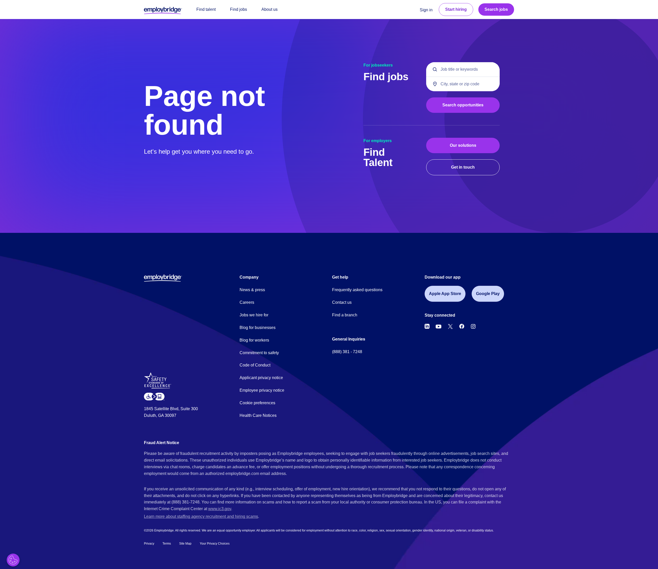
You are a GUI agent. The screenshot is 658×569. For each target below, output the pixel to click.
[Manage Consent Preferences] (13, 560)
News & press (252, 290)
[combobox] (463, 84)
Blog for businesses (258, 327)
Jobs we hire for (254, 315)
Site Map (185, 543)
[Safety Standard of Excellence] (159, 382)
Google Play (488, 293)
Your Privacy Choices (215, 543)
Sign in (426, 10)
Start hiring (456, 9)
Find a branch (344, 315)
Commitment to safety (259, 353)
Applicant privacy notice (261, 377)
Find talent (206, 9)
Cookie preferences (257, 403)
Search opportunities (462, 105)
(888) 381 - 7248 (347, 352)
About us (269, 9)
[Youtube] (438, 326)
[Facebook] (461, 326)
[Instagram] (473, 326)
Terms (166, 543)
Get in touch (463, 167)
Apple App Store (445, 293)
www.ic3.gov (219, 509)
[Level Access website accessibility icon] (154, 396)
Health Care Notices (258, 415)
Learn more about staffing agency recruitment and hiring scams (201, 516)
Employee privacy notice (262, 390)
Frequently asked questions (357, 290)
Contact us (342, 302)
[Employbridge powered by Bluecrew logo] (163, 278)
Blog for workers (254, 340)
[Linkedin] (427, 326)
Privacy (149, 543)
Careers (247, 302)
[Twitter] (450, 326)
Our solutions (463, 145)
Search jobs (496, 9)
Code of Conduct (255, 365)
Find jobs (238, 9)
